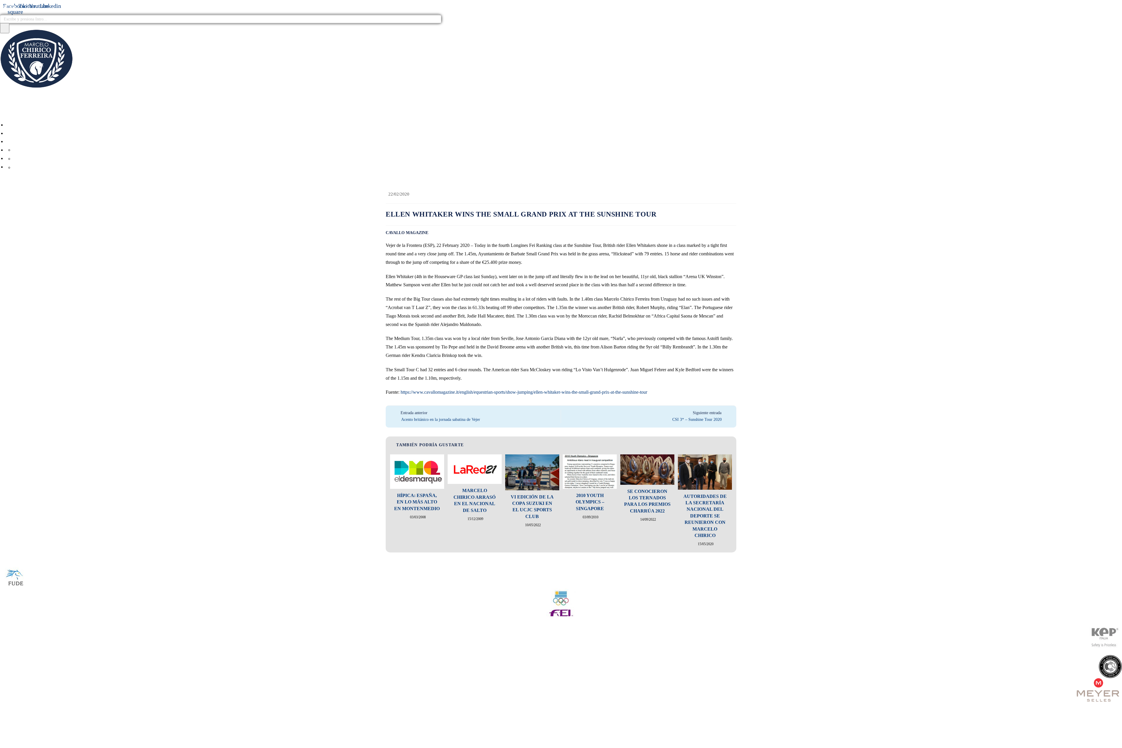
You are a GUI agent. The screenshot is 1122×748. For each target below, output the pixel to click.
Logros (31, 159)
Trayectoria (37, 150)
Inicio (17, 124)
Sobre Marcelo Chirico (40, 141)
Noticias (21, 133)
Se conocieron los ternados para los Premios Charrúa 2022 (647, 501)
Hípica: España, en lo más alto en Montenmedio (417, 502)
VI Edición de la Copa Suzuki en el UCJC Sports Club (532, 506)
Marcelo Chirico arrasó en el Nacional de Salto (474, 500)
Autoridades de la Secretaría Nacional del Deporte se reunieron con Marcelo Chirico (705, 516)
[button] (561, 112)
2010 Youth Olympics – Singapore (590, 502)
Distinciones (37, 167)
